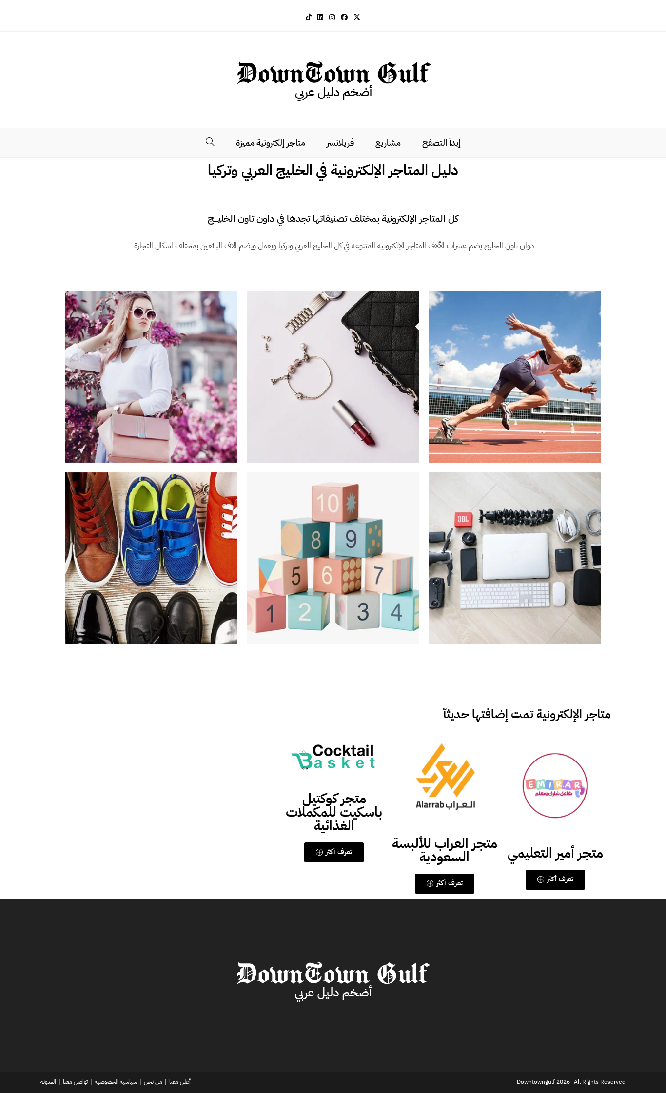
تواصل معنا (75, 1081)
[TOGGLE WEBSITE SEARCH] (210, 142)
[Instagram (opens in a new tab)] (332, 17)
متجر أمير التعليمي (555, 853)
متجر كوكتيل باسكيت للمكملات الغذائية (334, 812)
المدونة (48, 1081)
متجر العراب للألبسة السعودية (444, 850)
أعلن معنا (180, 1081)
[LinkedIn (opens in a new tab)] (320, 17)
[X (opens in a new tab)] (357, 17)
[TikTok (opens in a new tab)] (308, 17)
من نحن (153, 1081)
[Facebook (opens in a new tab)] (344, 17)
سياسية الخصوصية (116, 1081)
